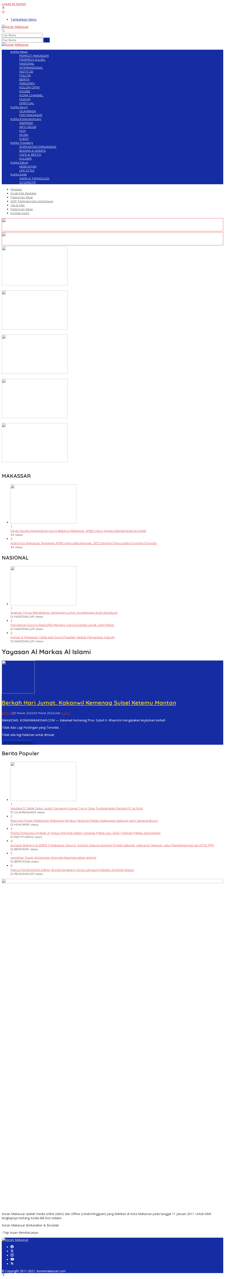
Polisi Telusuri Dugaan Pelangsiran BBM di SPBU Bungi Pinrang (47, 333)
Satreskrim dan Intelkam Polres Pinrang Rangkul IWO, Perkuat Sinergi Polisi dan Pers (63, 421)
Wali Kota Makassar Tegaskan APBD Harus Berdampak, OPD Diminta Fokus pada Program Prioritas (84, 543)
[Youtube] (12, 1259)
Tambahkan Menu (23, 19)
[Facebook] (12, 1247)
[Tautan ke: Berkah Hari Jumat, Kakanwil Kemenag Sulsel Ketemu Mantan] (18, 692)
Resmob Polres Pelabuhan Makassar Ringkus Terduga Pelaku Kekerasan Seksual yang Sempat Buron (84, 821)
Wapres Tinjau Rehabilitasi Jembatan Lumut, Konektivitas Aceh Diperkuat (64, 613)
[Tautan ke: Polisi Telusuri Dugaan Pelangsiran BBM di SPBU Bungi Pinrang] (35, 328)
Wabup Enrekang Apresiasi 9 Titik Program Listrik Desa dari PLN (48, 288)
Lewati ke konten (14, 4)
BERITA (7, 713)
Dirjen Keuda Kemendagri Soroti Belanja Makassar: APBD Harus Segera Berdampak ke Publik (78, 531)
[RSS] (12, 1264)
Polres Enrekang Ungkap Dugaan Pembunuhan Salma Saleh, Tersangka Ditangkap (62, 465)
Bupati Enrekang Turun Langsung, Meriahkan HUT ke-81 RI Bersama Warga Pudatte (62, 377)
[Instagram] (12, 1255)
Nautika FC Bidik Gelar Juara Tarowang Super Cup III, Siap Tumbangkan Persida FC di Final (77, 808)
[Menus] (3, 8)
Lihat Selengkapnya (18, 742)
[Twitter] (12, 1251)
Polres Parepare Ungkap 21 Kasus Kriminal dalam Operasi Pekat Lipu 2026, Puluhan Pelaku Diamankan (86, 833)
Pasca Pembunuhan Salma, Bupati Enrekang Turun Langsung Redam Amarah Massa (72, 870)
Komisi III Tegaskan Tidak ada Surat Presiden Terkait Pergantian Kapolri (62, 637)
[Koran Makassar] (15, 27)
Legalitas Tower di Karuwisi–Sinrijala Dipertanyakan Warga (53, 857)
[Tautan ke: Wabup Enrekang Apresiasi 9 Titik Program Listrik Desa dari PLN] (35, 284)
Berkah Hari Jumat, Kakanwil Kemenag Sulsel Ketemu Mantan (89, 702)
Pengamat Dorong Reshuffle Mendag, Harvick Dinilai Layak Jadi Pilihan (62, 625)
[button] (46, 40)
